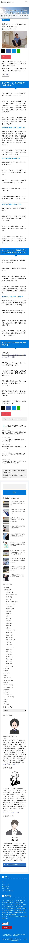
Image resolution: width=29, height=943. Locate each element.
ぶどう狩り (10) (10, 666)
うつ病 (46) (6, 692)
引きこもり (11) (7, 694)
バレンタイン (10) (10, 630)
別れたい (14, 419)
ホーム (4, 881)
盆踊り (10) (9, 632)
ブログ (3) (6, 704)
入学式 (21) (9, 654)
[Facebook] (8, 51)
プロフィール (5, 884)
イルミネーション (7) (11, 594)
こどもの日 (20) (10, 592)
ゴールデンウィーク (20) (12, 601)
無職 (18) (6, 682)
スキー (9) (8, 599)
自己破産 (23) (7, 587)
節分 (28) (8, 620)
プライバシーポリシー (7, 890)
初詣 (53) (8, 611)
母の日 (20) (9, 597)
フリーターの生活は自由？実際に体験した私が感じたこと (14, 471)
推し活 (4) (6, 668)
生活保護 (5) (7, 689)
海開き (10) (9, 623)
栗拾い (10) (9, 661)
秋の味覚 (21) (9, 656)
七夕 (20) (8, 618)
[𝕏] (3, 51)
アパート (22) (7, 673)
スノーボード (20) (10, 604)
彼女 (10, 419)
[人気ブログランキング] (6, 57)
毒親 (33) (6, 675)
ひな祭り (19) (9, 635)
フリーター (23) (8, 677)
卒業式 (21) (9, 644)
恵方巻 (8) (8, 625)
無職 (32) (6, 701)
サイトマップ (5, 888)
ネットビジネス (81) (9, 696)
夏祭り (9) (8, 613)
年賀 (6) (8, 616)
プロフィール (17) (8, 685)
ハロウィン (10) (10, 647)
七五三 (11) (9, 651)
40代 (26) (6, 670)
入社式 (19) (9, 659)
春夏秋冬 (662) (7, 589)
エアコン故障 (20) (8, 687)
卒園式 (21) (9, 649)
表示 (7, 74)
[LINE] (18, 51)
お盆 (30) (8, 628)
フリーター (6, 419)
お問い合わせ (5, 886)
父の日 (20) (9, 606)
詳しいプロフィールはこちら (11, 764)
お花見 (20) (9, 663)
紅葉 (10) (8, 642)
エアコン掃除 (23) (8, 680)
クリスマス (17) (10, 608)
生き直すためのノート (7, 2)
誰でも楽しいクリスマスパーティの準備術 (13, 916)
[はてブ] (14, 51)
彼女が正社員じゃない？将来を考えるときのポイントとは (13, 476)
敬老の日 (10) (9, 637)
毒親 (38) (6, 699)
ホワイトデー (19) (10, 640)
